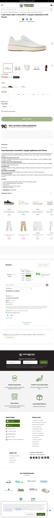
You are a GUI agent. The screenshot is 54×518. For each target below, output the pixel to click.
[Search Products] (52, 9)
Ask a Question (10, 337)
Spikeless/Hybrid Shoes (13, 12)
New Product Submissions (38, 435)
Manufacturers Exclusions (38, 424)
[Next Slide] (48, 1)
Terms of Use (18, 509)
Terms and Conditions (33, 367)
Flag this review (9, 317)
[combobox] (27, 9)
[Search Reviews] (47, 285)
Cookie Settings (30, 514)
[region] (24, 509)
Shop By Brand (35, 446)
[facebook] (23, 19)
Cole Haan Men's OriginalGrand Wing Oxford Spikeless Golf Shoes (38, 212)
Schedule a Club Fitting (37, 420)
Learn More (27, 475)
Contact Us (12, 462)
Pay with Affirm (35, 437)
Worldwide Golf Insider (37, 429)
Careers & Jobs (12, 460)
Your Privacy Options (37, 439)
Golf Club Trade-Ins (36, 426)
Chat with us (11, 421)
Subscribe (43, 362)
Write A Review (43, 265)
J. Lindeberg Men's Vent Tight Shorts (37, 235)
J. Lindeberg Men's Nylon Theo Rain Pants (9, 235)
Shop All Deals (35, 444)
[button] (4, 87)
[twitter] (27, 19)
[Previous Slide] (5, 1)
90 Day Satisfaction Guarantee (39, 422)
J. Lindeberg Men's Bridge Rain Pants (23, 235)
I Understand (41, 514)
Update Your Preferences (38, 433)
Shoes (6, 12)
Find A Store (12, 458)
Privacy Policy (41, 367)
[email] (31, 19)
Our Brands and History (14, 455)
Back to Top (27, 323)
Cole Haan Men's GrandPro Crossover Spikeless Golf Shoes (9, 212)
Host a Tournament (36, 431)
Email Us (10, 425)
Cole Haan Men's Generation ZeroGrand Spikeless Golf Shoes (23, 212)
